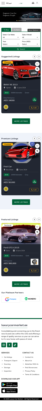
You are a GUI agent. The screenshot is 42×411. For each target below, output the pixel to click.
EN (7, 3)
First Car (8, 166)
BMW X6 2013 (11, 84)
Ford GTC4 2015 (11, 247)
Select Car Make (9, 35)
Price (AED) (26, 41)
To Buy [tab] (6, 30)
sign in (37, 3)
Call (34, 108)
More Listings (21, 121)
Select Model (27, 35)
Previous (34, 56)
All (4, 37)
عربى (10, 3)
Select (5, 44)
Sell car (33, 3)
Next (39, 56)
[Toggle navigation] (3, 3)
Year (4, 41)
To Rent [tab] (16, 30)
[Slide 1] (16, 20)
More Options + (34, 30)
